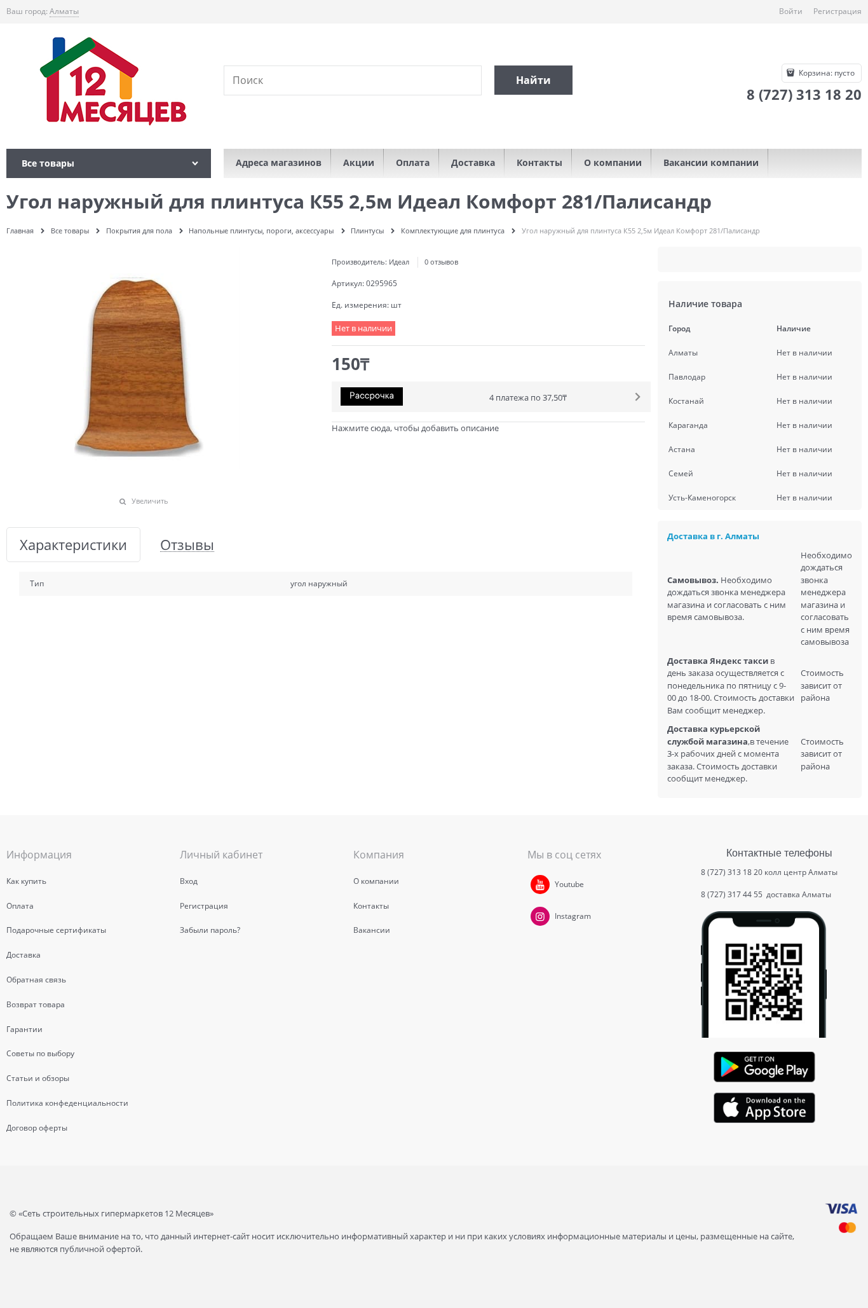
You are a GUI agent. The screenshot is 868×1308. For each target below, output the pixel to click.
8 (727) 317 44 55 (732, 894)
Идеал (399, 261)
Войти (791, 11)
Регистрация (837, 11)
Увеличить (150, 501)
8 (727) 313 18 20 (732, 872)
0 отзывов (441, 261)
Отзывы (187, 544)
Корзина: (826, 72)
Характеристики (73, 544)
